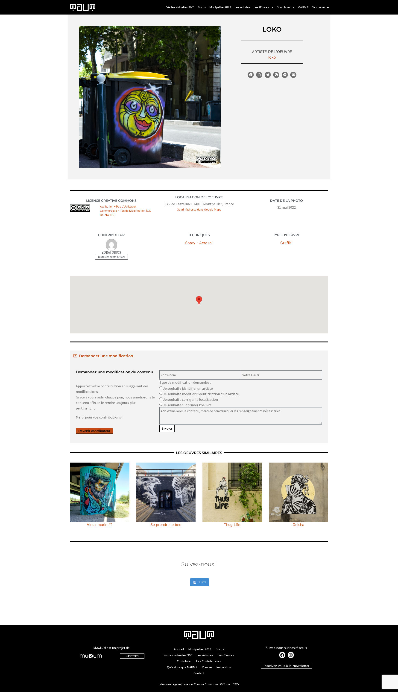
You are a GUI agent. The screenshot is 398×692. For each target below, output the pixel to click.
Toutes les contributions (111, 256)
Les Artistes (242, 7)
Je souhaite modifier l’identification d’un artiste (201, 394)
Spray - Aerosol (199, 243)
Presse (207, 667)
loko (272, 57)
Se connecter (320, 7)
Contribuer (283, 7)
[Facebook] (282, 655)
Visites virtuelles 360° (180, 7)
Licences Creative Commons (200, 684)
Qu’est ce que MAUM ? (182, 667)
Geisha (298, 524)
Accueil (179, 649)
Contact (198, 673)
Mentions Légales (170, 684)
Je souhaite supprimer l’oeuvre (187, 405)
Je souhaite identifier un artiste (188, 388)
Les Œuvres (261, 7)
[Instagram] (291, 655)
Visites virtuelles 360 (178, 655)
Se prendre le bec (165, 524)
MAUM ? (303, 7)
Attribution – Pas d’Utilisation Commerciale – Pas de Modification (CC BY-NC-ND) (125, 211)
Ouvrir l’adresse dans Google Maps (199, 209)
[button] (251, 75)
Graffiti (286, 243)
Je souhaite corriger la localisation (190, 399)
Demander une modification (106, 356)
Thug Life (232, 524)
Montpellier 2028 (220, 7)
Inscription (224, 667)
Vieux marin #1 (99, 524)
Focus (202, 7)
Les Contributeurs (208, 661)
